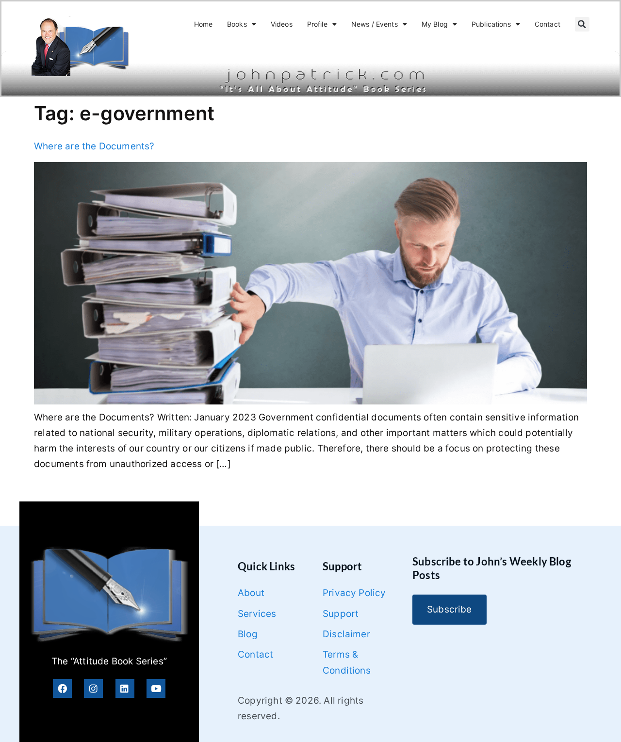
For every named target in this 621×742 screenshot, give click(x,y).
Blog (248, 634)
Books (237, 24)
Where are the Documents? (94, 146)
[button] (582, 24)
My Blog (435, 24)
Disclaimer (346, 634)
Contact (547, 24)
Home (203, 24)
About (251, 592)
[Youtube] (156, 688)
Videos (282, 24)
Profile (317, 24)
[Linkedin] (124, 688)
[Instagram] (93, 688)
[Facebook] (62, 688)
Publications (491, 24)
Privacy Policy (354, 592)
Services (257, 613)
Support (341, 613)
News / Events (374, 24)
